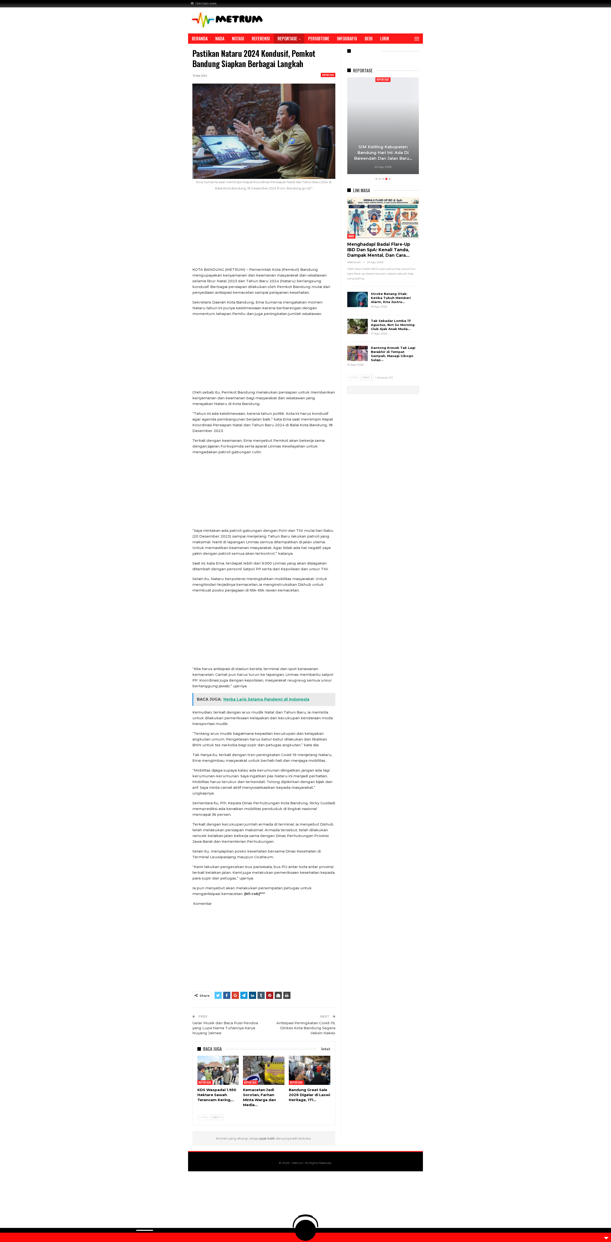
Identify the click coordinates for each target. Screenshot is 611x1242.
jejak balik (267, 1138)
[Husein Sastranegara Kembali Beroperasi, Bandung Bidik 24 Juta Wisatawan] (405, 125)
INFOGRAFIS (347, 38)
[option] (405, 126)
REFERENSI (261, 38)
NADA (219, 38)
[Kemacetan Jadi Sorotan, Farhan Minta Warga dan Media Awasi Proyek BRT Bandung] (263, 1070)
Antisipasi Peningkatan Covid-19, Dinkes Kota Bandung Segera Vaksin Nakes (305, 1028)
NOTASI (238, 38)
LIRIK (384, 38)
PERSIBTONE (318, 38)
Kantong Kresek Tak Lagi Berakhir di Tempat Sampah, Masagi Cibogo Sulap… (393, 354)
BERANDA (200, 38)
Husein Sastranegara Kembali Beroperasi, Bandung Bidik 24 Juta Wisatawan (405, 152)
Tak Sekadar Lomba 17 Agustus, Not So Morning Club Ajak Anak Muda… (393, 325)
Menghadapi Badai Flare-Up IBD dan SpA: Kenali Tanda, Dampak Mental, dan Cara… (378, 250)
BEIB (369, 38)
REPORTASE (287, 38)
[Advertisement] (263, 231)
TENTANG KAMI (205, 3)
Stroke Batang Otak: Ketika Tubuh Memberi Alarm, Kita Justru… (391, 298)
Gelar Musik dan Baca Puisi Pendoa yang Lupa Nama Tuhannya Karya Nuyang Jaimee (225, 1028)
